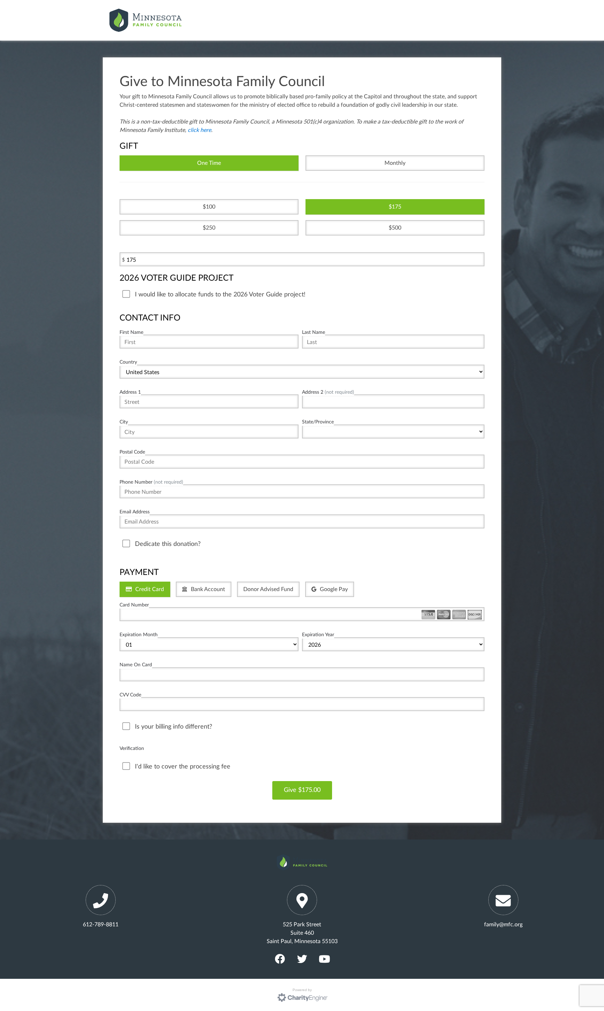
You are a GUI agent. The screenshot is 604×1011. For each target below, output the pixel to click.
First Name (131, 332)
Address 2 (328, 392)
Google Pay (334, 589)
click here (199, 130)
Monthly (394, 163)
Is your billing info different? (173, 727)
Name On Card (136, 664)
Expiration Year (318, 634)
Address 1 (130, 392)
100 (210, 207)
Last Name (313, 332)
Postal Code (132, 452)
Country (128, 362)
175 (396, 207)
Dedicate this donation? (168, 544)
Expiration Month (139, 634)
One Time (209, 163)
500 (396, 228)
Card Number (134, 605)
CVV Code (130, 694)
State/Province (318, 421)
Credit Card (149, 589)
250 (210, 228)
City (124, 421)
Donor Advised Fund (268, 589)
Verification (132, 748)
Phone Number (151, 482)
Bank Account (208, 589)
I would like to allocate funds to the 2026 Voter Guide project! (220, 294)
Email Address (135, 511)
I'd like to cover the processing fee (182, 767)
